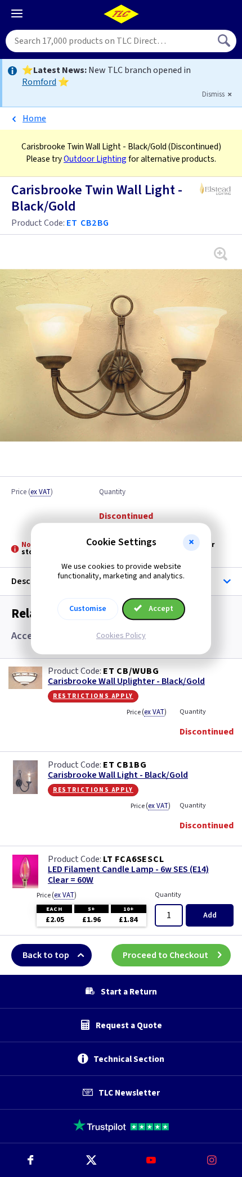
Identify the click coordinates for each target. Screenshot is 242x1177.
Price (32, 492)
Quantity (112, 492)
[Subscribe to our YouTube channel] (151, 1160)
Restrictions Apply (93, 695)
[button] (191, 542)
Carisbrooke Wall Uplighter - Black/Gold (126, 681)
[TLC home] (121, 14)
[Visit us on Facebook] (30, 1160)
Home (34, 118)
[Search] (225, 41)
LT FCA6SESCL (133, 859)
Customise (87, 608)
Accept (160, 608)
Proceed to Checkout (165, 955)
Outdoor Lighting (95, 159)
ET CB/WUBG (131, 671)
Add (210, 915)
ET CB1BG (124, 765)
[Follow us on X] (91, 1160)
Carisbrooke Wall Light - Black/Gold (118, 775)
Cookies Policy (121, 635)
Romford (39, 82)
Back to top (46, 955)
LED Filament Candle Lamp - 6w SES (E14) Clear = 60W (128, 875)
